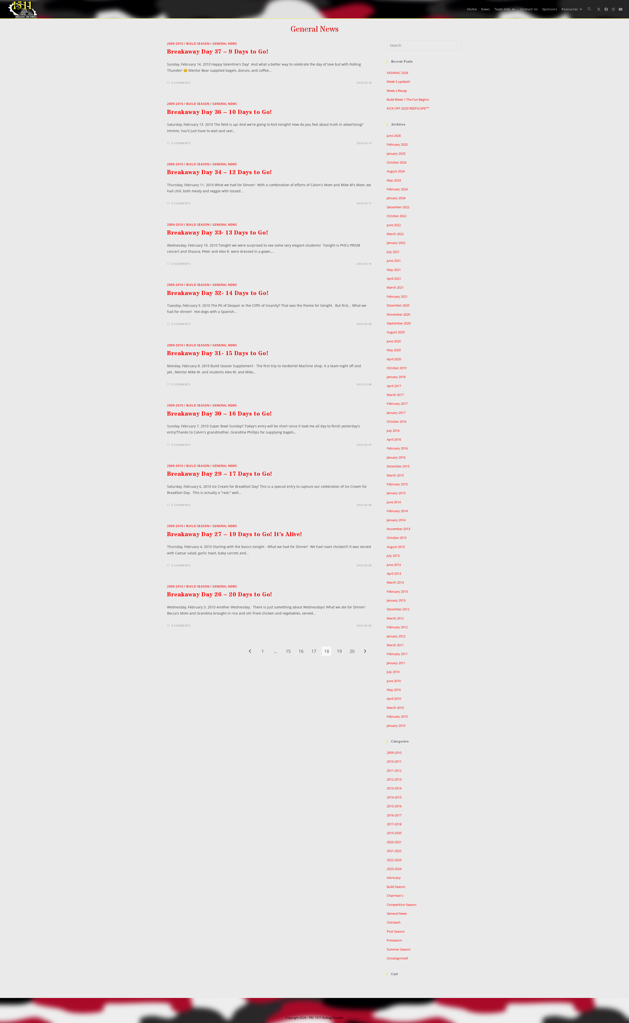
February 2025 (397, 144)
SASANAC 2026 (397, 72)
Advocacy (394, 877)
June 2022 (394, 225)
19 (339, 651)
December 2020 (398, 305)
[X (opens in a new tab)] (598, 9)
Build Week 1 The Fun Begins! (408, 99)
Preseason (394, 940)
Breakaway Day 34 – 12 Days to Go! (219, 172)
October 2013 (396, 537)
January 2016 (396, 457)
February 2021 (397, 296)
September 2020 (399, 323)
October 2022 (396, 216)
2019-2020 (394, 833)
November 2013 (398, 529)
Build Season (197, 44)
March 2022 (395, 234)
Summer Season (399, 949)
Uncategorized (397, 958)
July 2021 (393, 252)
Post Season (396, 931)
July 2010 (393, 672)
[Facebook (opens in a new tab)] (606, 9)
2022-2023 (394, 860)
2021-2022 (394, 851)
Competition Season (401, 904)
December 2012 (398, 609)
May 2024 (394, 180)
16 (301, 651)
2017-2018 (394, 824)
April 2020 (394, 359)
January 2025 (396, 153)
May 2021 (394, 269)
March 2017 (395, 394)
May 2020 (394, 350)
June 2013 (394, 564)
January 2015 (396, 493)
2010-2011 (394, 761)
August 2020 (396, 332)
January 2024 (396, 198)
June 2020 (394, 341)
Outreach (393, 922)
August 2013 (396, 547)
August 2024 (396, 171)
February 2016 (397, 448)
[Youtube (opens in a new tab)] (621, 9)
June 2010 (394, 681)
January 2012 (396, 636)
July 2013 (393, 555)
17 (313, 651)
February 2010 (397, 716)
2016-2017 (394, 815)
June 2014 (394, 502)
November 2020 (398, 314)
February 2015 (397, 484)
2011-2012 (394, 770)
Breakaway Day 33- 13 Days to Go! (217, 233)
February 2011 (397, 654)
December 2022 (398, 207)
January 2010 (396, 725)
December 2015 (398, 466)
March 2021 (395, 287)
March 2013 (395, 582)
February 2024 (397, 189)
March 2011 (395, 645)
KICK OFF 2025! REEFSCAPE (408, 108)
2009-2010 (175, 44)
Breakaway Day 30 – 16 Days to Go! (219, 414)
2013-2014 (394, 788)
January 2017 (396, 412)
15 (288, 651)
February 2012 (397, 627)
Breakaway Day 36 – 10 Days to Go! (219, 112)
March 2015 (395, 475)
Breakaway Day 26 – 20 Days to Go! (219, 595)
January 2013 (396, 600)
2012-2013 (394, 779)
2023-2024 (394, 869)
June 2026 (394, 135)
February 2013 (397, 591)
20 (352, 651)
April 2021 (394, 278)
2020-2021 (394, 842)
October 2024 (396, 162)
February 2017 (397, 403)
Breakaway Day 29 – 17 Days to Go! (219, 474)
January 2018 (396, 377)
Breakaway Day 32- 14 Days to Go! (218, 293)
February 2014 (397, 511)
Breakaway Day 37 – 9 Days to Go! (217, 52)
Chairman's (395, 895)
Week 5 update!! (398, 81)
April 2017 (394, 386)
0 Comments (181, 82)
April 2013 (394, 573)
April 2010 (394, 698)
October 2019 (396, 368)
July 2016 (393, 430)
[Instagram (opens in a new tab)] (613, 9)
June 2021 (394, 260)
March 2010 (395, 707)
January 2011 (396, 663)
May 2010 (394, 689)
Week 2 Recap (397, 90)
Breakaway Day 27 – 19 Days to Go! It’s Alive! (234, 535)
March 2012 (395, 618)
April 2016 (394, 439)
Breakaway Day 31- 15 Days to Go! (217, 354)
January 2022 (396, 242)
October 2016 (396, 421)
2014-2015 (394, 797)
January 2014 (396, 520)
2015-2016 (394, 806)
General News (225, 44)
